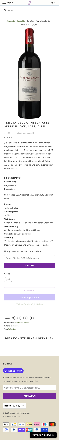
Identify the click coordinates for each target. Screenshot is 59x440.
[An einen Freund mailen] (31, 318)
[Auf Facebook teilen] (19, 318)
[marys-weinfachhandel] (29, 2)
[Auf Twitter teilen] (12, 318)
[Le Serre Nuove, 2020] (29, 73)
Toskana (16, 326)
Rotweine (19, 323)
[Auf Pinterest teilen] (25, 318)
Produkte (21, 21)
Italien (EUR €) (12, 405)
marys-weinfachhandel (20, 413)
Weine (26, 323)
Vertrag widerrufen (43, 435)
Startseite (10, 21)
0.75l (8, 279)
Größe (7, 274)
